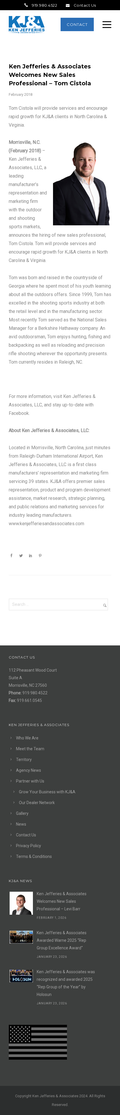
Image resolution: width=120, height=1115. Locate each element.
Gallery (22, 813)
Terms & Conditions (34, 856)
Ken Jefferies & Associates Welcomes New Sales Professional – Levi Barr (62, 901)
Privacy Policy (28, 845)
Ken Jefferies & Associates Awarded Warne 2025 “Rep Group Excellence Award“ (62, 940)
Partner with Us (30, 781)
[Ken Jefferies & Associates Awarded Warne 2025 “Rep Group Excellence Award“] (21, 937)
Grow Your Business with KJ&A (47, 792)
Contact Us (85, 5)
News (21, 824)
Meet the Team (30, 748)
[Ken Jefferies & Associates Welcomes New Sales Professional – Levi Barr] (21, 903)
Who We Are (27, 738)
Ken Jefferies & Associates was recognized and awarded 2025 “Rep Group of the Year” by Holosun (66, 983)
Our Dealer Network (37, 802)
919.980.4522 (44, 5)
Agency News (28, 770)
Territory (24, 759)
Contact (77, 24)
